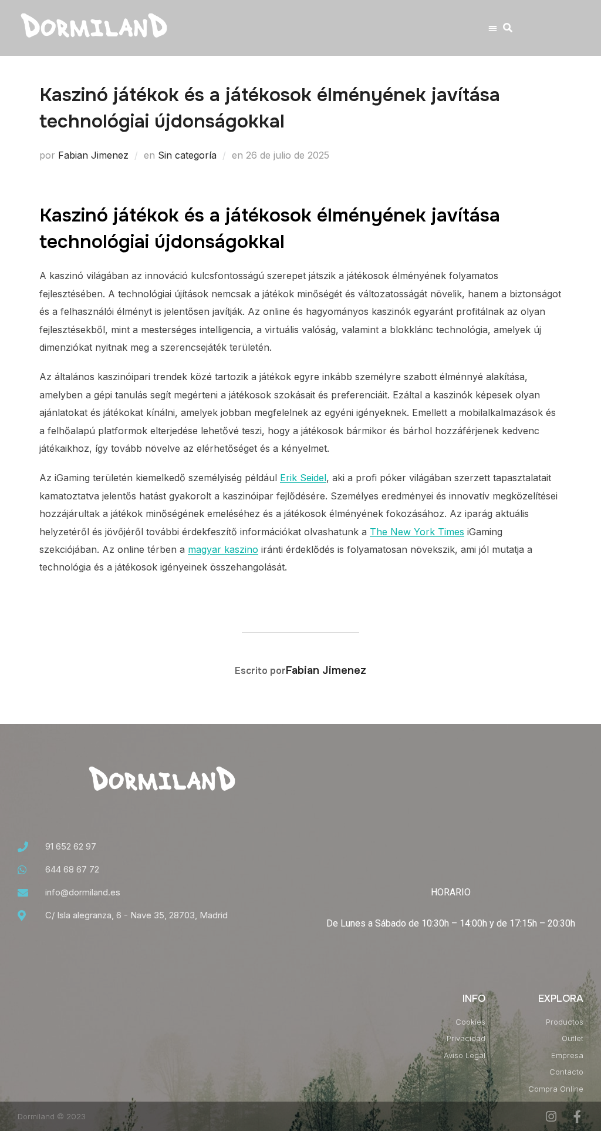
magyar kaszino (223, 549)
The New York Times (417, 532)
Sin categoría (187, 155)
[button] (492, 28)
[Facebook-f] (577, 1116)
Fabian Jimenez (93, 155)
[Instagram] (551, 1116)
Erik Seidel (303, 478)
